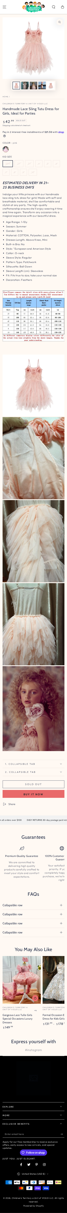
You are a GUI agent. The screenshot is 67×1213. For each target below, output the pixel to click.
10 (32, 172)
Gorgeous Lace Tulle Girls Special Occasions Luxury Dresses (17, 1019)
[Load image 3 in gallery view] (33, 85)
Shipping (6, 125)
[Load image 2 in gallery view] (25, 85)
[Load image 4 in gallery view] (42, 85)
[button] (53, 7)
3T (29, 163)
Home (5, 97)
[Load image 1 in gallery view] (16, 85)
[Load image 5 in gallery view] (50, 85)
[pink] (6, 149)
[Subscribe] (62, 1134)
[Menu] (4, 7)
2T (19, 163)
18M (7, 163)
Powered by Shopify (33, 1205)
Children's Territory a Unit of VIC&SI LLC (25, 104)
